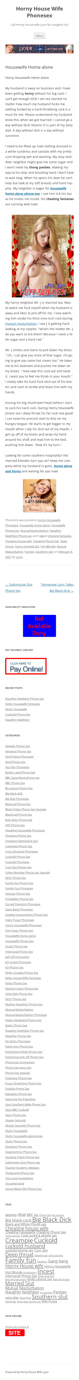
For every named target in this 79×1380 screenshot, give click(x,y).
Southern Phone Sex (18, 1147)
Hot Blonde (48, 546)
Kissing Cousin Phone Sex (21, 988)
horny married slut (27, 546)
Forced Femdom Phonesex (22, 904)
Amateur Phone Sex (18, 751)
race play (12, 1297)
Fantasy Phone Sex (17, 894)
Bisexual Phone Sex (18, 804)
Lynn (19, 557)
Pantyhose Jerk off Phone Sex (24, 1057)
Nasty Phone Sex (16, 1025)
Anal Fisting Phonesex (19, 757)
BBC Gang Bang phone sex (22, 778)
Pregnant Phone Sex (18, 1078)
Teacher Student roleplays (22, 1168)
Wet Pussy (49, 1301)
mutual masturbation (21, 324)
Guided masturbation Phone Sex (26, 915)
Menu (39, 35)
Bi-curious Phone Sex (19, 788)
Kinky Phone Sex (16, 983)
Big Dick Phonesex (17, 799)
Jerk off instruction (16, 1279)
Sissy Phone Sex (15, 1115)
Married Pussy (61, 1279)
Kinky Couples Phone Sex (21, 973)
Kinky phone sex (39, 1279)
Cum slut (41, 1250)
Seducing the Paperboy (20, 1099)
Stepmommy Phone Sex (21, 1152)
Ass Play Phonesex (17, 767)
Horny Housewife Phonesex (23, 925)
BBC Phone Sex (15, 783)
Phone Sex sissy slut (18, 1067)
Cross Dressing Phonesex (21, 851)
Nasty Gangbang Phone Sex (23, 1020)
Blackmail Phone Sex (18, 814)
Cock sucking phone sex (39, 1235)
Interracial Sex (46, 1276)
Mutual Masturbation (34, 531)
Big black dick (14, 793)
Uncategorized (14, 1183)
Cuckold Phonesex (17, 862)
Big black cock (18, 1220)
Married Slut (19, 1283)
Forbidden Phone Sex (19, 899)
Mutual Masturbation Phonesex (26, 1015)
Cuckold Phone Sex (17, 714)
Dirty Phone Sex (15, 878)
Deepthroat (41, 1255)
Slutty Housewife (16, 1131)
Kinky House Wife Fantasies (23, 978)
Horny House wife (24, 1266)
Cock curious (12, 1235)
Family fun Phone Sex (19, 883)
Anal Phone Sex (15, 762)
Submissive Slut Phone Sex (22, 1162)
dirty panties (55, 1255)
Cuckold (45, 1240)
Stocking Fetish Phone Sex (22, 1157)
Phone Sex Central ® (17, 1326)
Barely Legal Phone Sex (20, 772)
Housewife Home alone (35, 525)
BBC (30, 1214)
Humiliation (30, 1272)
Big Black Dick (51, 1219)
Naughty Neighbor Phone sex (24, 699)
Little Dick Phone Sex (18, 994)
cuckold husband (25, 1245)
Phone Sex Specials (17, 1073)
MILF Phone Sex (15, 999)
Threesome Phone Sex (19, 1173)
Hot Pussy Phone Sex (19, 930)
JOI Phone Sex (14, 967)
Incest (46, 1271)
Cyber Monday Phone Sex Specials (27, 872)
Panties (29, 552)
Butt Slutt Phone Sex (18, 820)
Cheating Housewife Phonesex (25, 830)
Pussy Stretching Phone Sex (23, 1083)
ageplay (11, 1214)
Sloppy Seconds (15, 1120)
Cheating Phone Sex (46, 541)
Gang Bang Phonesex (19, 909)
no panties (46, 1292)
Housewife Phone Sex (19, 941)
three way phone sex (29, 1301)
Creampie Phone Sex (18, 846)
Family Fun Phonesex (19, 888)
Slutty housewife (16, 709)
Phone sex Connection (20, 1062)
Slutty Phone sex (16, 1141)
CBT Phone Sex (15, 825)
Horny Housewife (57, 1266)
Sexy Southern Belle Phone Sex (25, 1104)
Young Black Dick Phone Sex (23, 1189)
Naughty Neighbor (17, 720)
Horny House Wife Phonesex (39, 12)
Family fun (20, 1260)
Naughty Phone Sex (18, 1036)
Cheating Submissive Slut (21, 841)
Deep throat (19, 1254)
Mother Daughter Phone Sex (24, 1004)
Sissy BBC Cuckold (17, 1110)
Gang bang (58, 1261)
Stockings (10, 1301)
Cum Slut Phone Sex (18, 867)
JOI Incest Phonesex (18, 962)
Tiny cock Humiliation (19, 1178)
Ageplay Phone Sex (17, 746)
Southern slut (44, 552)
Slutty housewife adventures (24, 1136)
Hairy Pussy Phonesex (19, 920)
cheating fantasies (59, 536)
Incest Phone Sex (16, 946)
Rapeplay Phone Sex (18, 1094)
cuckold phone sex (19, 1250)
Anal (22, 1214)
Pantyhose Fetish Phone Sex (23, 1052)
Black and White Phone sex (25, 1224)
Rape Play (25, 1297)
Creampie (19, 1240)
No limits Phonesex (18, 1041)
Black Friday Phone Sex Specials (25, 809)
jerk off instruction (17, 957)
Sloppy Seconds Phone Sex (22, 1125)
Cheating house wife (18, 541)
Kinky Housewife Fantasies (22, 704)
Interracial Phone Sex (19, 952)
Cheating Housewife (20, 1232)
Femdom (42, 1261)
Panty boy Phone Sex (19, 1046)
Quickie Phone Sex (17, 1089)
